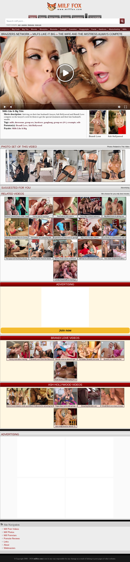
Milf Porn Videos (11, 529)
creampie (71, 122)
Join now (65, 330)
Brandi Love (21, 125)
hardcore (39, 122)
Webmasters (9, 548)
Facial (93, 29)
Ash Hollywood (35, 125)
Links (6, 542)
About (6, 545)
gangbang (48, 122)
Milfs (125, 29)
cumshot (24, 25)
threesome (31, 25)
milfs (12, 122)
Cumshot (73, 29)
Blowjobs (44, 29)
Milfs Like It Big (43, 34)
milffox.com (38, 559)
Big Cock (16, 29)
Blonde (34, 29)
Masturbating (114, 29)
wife (78, 122)
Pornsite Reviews (12, 538)
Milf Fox (65, 6)
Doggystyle (84, 29)
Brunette (53, 29)
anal (19, 25)
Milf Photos (9, 532)
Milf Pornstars (10, 535)
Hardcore (102, 29)
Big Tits (25, 29)
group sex (38, 25)
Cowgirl (63, 29)
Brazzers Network (15, 34)
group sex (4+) (60, 122)
